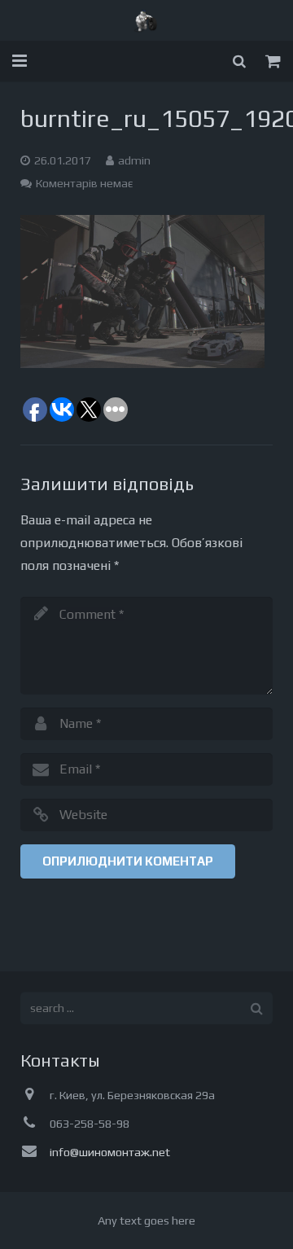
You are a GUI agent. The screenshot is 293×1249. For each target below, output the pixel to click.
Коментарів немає (84, 183)
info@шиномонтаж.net (110, 1152)
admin (134, 160)
